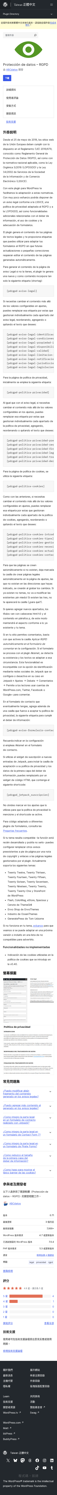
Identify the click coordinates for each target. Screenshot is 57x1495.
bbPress (9, 1433)
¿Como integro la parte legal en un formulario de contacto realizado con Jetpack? (19, 1120)
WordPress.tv (12, 1412)
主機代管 (8, 1380)
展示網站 (35, 1369)
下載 (7, 78)
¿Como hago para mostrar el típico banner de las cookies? (19, 1171)
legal (31, 1262)
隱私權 (6, 1386)
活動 (32, 1401)
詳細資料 (11, 89)
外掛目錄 (35, 1380)
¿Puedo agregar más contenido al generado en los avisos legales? (22, 1107)
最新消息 (8, 1375)
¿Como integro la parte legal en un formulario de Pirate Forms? (20, 1145)
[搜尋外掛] (35, 35)
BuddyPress (11, 1439)
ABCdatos (12, 69)
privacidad (41, 1262)
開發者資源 (9, 1407)
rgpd (50, 1262)
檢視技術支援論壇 (12, 1350)
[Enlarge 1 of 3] (23, 982)
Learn (6, 1396)
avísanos (38, 925)
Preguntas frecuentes (15, 830)
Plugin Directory (11, 14)
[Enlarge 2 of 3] (49, 982)
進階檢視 (8, 1270)
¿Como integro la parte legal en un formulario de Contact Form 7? (22, 1133)
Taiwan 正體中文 (19, 1452)
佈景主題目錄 (37, 1375)
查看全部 (49, 1323)
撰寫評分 (8, 1323)
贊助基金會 (37, 1407)
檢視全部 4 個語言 (45, 1255)
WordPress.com (13, 1422)
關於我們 (8, 1369)
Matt (7, 1428)
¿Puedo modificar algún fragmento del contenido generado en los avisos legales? (21, 1093)
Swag (34, 1412)
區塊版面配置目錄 (40, 1386)
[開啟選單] (52, 4)
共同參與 (35, 1396)
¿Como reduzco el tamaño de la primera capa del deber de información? (18, 1158)
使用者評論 (12, 97)
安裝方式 (11, 105)
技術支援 (11, 121)
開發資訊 (11, 113)
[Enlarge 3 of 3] (49, 1029)
